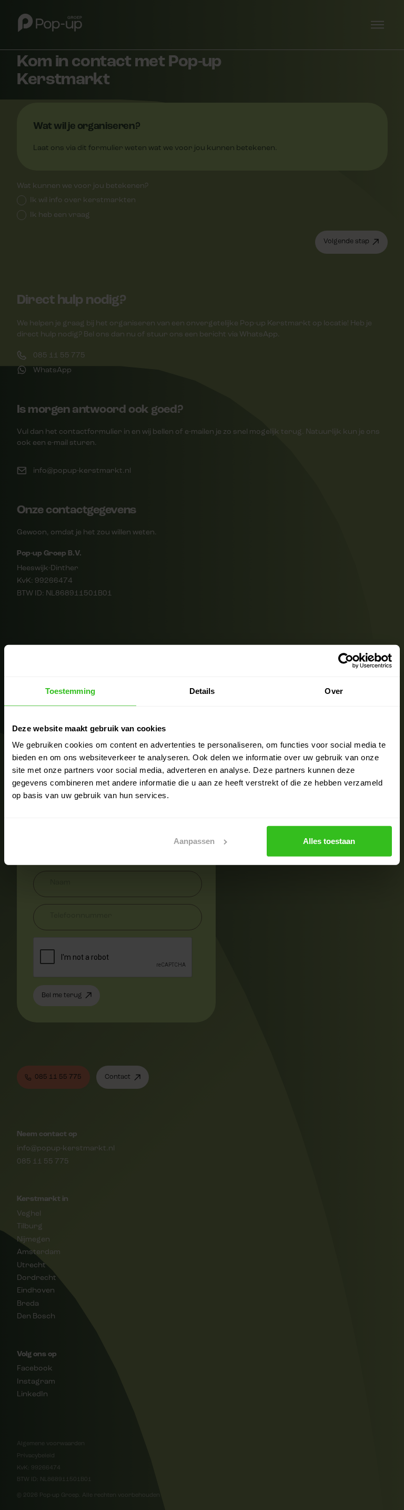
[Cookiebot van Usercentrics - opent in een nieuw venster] (346, 661)
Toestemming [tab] (70, 691)
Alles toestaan (329, 841)
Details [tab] (202, 691)
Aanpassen (194, 841)
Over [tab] (333, 691)
